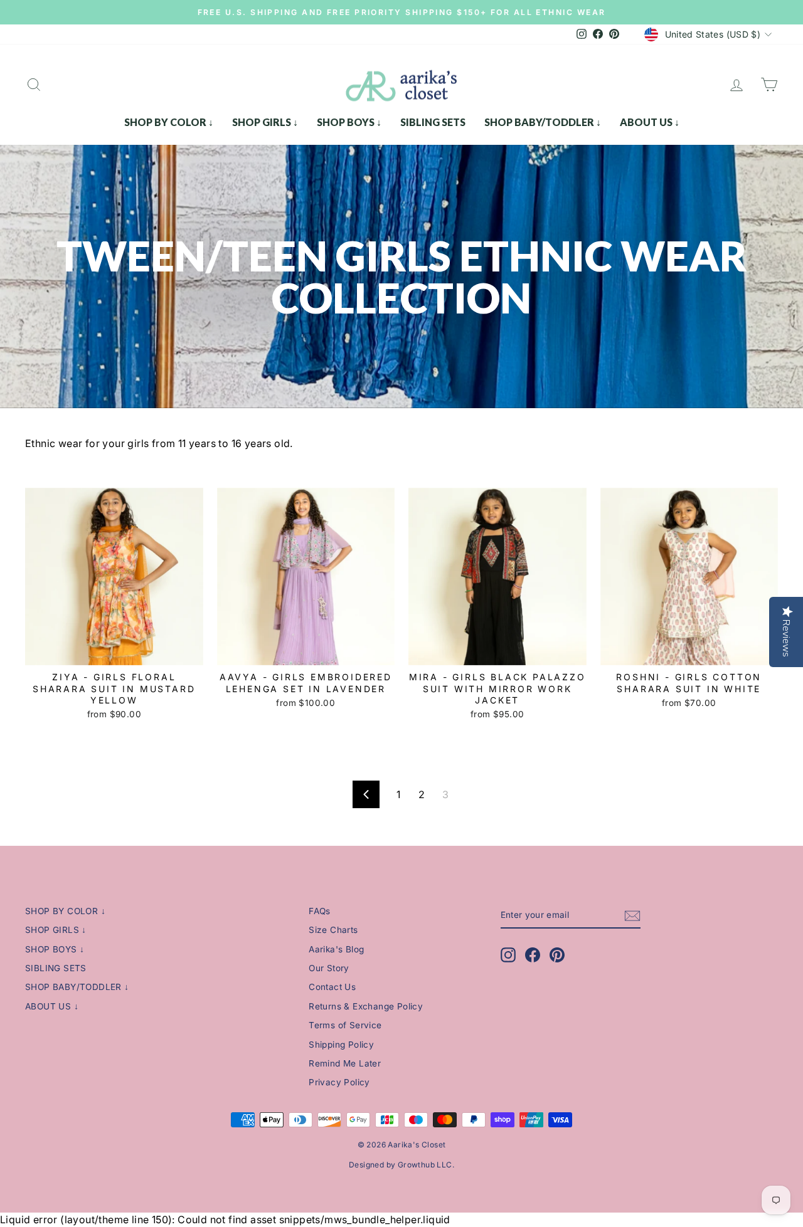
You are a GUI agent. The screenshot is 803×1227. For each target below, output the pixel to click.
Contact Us (332, 987)
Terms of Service (345, 1025)
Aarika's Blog (336, 949)
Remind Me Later (345, 1063)
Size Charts (333, 930)
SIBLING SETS (432, 122)
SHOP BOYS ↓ (349, 122)
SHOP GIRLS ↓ (265, 122)
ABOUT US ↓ (649, 122)
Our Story (329, 968)
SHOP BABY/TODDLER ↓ (542, 122)
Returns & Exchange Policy (366, 1006)
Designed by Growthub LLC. (401, 1164)
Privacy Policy (339, 1082)
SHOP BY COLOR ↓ (168, 122)
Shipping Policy (341, 1045)
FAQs (320, 911)
